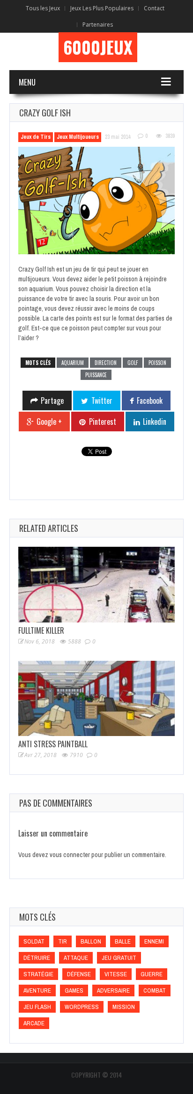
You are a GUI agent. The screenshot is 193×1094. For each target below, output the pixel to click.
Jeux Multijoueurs (78, 137)
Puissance (96, 375)
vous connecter (70, 855)
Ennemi (154, 941)
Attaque (76, 958)
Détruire (36, 958)
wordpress (82, 1007)
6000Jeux (98, 47)
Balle (123, 941)
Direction (106, 362)
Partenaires (97, 25)
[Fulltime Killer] (96, 584)
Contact (154, 8)
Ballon (91, 941)
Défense (79, 974)
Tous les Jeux (43, 8)
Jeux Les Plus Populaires (102, 8)
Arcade (34, 1023)
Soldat (34, 941)
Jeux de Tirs (36, 137)
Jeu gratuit (119, 958)
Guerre (152, 974)
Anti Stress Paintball (53, 744)
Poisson (157, 362)
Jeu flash (37, 1007)
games (74, 990)
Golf (132, 362)
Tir (62, 941)
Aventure (37, 990)
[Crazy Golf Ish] (96, 201)
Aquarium (72, 362)
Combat (154, 990)
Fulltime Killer (41, 630)
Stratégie (38, 974)
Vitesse (115, 974)
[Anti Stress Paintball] (96, 698)
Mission (123, 1007)
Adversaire (113, 990)
